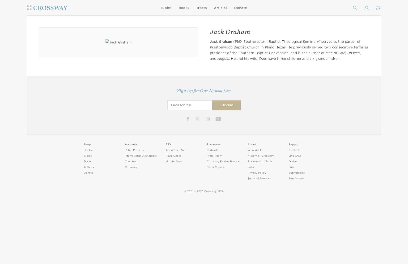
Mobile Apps (174, 161)
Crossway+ (132, 167)
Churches (130, 161)
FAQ (291, 167)
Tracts (201, 8)
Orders (293, 161)
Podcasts (212, 150)
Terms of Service (258, 178)
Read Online (174, 155)
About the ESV (175, 150)
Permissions (296, 178)
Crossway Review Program (224, 161)
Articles (220, 8)
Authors (89, 167)
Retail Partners (134, 150)
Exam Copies (215, 167)
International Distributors (141, 155)
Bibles (166, 8)
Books (184, 8)
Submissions (297, 172)
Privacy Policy (257, 172)
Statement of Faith (260, 161)
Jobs (251, 167)
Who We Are (256, 150)
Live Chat (295, 155)
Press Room (214, 155)
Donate (240, 8)
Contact (294, 150)
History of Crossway (261, 155)
